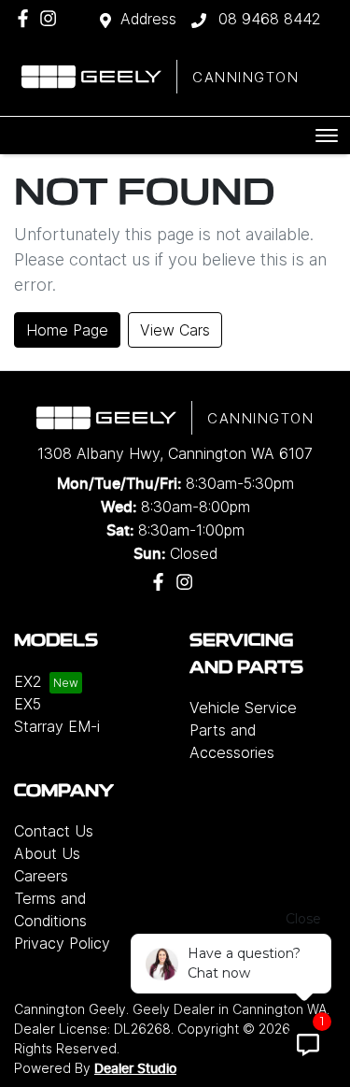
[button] (326, 135)
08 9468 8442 (267, 18)
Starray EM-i (57, 726)
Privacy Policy (62, 943)
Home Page (67, 330)
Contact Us (53, 831)
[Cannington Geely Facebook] (26, 18)
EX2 (28, 681)
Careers (41, 875)
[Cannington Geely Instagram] (51, 18)
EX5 (27, 703)
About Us (47, 853)
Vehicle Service (243, 707)
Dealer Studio (135, 1069)
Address (148, 18)
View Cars (175, 330)
